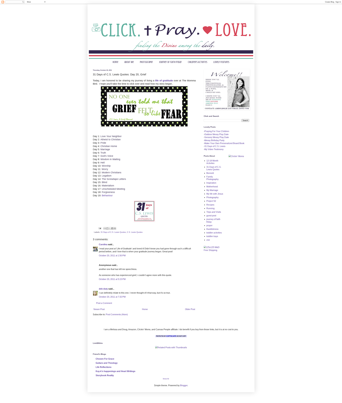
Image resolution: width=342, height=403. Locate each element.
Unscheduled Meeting (113, 189)
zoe (208, 240)
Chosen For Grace (105, 359)
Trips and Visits (213, 212)
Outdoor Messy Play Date (216, 134)
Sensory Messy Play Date (216, 137)
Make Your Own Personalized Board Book (224, 143)
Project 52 (211, 201)
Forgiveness (108, 192)
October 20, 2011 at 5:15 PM (112, 279)
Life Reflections (103, 367)
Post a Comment (104, 303)
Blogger (183, 385)
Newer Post (99, 309)
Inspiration (211, 183)
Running (210, 208)
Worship (106, 165)
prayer (209, 225)
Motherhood (212, 186)
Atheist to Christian (110, 139)
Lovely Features (221, 62)
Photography (146, 62)
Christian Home (108, 146)
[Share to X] (109, 228)
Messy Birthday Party (214, 140)
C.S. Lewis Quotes (135, 232)
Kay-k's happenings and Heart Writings (115, 371)
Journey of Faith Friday (170, 62)
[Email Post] (100, 228)
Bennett (210, 173)
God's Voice (106, 156)
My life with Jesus (214, 194)
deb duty (103, 289)
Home (115, 62)
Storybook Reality (105, 375)
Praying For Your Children (216, 131)
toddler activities (214, 233)
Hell (102, 162)
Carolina (103, 244)
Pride (103, 143)
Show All (166, 379)
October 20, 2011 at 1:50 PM (112, 255)
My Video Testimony (214, 149)
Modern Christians (111, 172)
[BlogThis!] (107, 228)
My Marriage (212, 190)
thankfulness (212, 229)
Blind (104, 182)
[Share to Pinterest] (115, 228)
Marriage (105, 149)
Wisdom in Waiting (110, 159)
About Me (129, 62)
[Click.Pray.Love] (144, 221)
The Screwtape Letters (114, 179)
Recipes (210, 205)
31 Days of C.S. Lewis (214, 146)
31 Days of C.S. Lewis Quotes (113, 232)
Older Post (190, 309)
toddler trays (212, 236)
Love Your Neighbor (111, 136)
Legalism (106, 175)
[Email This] (104, 228)
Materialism (108, 185)
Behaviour (107, 195)
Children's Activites (197, 62)
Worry (105, 169)
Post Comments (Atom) (117, 314)
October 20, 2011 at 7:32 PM (112, 297)
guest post (211, 215)
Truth (103, 152)
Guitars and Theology (107, 363)
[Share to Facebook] (112, 228)
